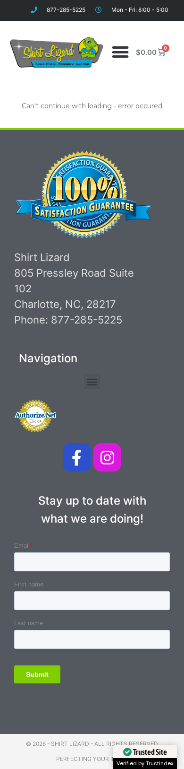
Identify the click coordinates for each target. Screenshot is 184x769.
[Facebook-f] (77, 457)
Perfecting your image (92, 758)
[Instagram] (107, 457)
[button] (120, 52)
